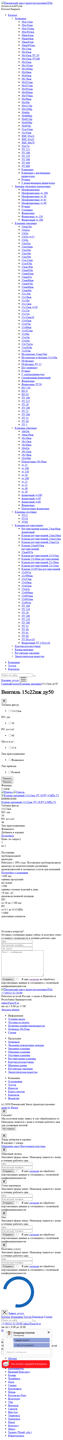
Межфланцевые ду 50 (34, 196)
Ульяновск (14, 1415)
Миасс (11, 1428)
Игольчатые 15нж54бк (34, 354)
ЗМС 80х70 (28, 142)
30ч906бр (27, 115)
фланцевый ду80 (31, 501)
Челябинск (14, 1378)
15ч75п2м (27, 344)
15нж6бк (27, 290)
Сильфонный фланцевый (36, 377)
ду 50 (25, 491)
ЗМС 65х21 (28, 135)
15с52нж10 (28, 317)
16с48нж (26, 444)
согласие (34, 979)
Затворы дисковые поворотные (33, 186)
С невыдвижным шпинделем (38, 182)
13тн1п (26, 229)
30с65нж (26, 75)
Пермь (11, 1392)
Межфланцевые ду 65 (34, 199)
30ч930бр (27, 122)
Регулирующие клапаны (22, 1058)
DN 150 (26, 387)
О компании (15, 1081)
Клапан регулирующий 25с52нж (40, 565)
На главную (9, 1128)
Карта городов (16, 1091)
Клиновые (27, 169)
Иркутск (13, 1412)
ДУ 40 (25, 421)
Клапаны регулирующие (29, 525)
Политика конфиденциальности (26, 1025)
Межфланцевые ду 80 (34, 203)
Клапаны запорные (26, 223)
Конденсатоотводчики (27, 646)
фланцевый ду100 (32, 495)
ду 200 (25, 478)
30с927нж (27, 85)
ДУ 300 (26, 159)
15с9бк (25, 334)
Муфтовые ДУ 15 (31, 364)
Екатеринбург (16, 1368)
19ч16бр (26, 458)
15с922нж (27, 330)
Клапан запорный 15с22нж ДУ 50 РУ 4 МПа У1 (28, 802)
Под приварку (30, 367)
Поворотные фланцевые (35, 508)
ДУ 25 (25, 411)
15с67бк (26, 323)
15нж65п (27, 276)
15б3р (25, 240)
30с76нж (26, 78)
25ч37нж (27, 579)
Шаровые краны (17, 1065)
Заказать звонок (10, 1009)
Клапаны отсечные (26, 511)
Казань (12, 1375)
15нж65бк (27, 270)
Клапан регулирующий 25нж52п (40, 542)
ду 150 (25, 471)
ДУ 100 (26, 397)
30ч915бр (27, 119)
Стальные (27, 209)
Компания (14, 662)
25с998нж (27, 575)
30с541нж (27, 65)
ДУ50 (25, 518)
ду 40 (25, 488)
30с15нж (26, 48)
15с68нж (26, 327)
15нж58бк (27, 266)
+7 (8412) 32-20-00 (11, 992)
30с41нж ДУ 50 (30, 55)
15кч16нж (27, 246)
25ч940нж (27, 592)
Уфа (10, 1402)
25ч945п (26, 602)
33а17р (25, 146)
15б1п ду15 (28, 236)
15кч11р (26, 243)
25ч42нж (27, 585)
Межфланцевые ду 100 (35, 193)
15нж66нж (28, 280)
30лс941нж (28, 31)
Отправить (8, 979)
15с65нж (26, 320)
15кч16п (26, 250)
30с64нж (26, 72)
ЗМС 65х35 (28, 139)
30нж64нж (28, 38)
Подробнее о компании (14, 872)
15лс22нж (27, 260)
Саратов (12, 1408)
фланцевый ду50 (31, 498)
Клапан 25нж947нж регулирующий (33, 547)
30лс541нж (28, 28)
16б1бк (26, 431)
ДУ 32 (25, 417)
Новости (13, 1088)
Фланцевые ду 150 (32, 216)
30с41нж (26, 52)
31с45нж (26, 132)
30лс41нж (27, 25)
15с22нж (26, 303)
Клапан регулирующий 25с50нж (40, 562)
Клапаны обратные (26, 428)
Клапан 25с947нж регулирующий (41, 569)
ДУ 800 (26, 166)
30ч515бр (27, 105)
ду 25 (25, 481)
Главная (5, 683)
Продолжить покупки (32, 1146)
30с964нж (27, 92)
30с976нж (27, 95)
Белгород (13, 1425)
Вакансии (13, 1098)
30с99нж (26, 99)
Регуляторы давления (27, 652)
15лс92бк (27, 347)
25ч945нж (27, 599)
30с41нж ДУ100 (31, 58)
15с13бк (26, 293)
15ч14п (26, 337)
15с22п (26, 310)
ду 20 (25, 475)
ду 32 (25, 485)
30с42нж (26, 62)
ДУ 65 (25, 632)
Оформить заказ (10, 1146)
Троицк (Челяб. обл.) (20, 1432)
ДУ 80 (25, 636)
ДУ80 (25, 522)
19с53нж (26, 451)
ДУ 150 (26, 609)
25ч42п (26, 589)
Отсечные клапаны (19, 1055)
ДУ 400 (26, 162)
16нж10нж (28, 434)
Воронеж (13, 1405)
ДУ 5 (24, 424)
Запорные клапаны (19, 1048)
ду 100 (25, 468)
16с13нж (26, 441)
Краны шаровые (24, 649)
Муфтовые (28, 360)
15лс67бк (27, 263)
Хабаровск (14, 1418)
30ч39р (26, 102)
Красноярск (15, 1388)
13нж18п (27, 226)
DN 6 (25, 391)
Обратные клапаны (19, 1051)
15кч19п (26, 256)
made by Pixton (9, 1107)
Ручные (26, 179)
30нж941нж (28, 45)
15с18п (26, 300)
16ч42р (26, 448)
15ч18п (26, 340)
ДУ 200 (26, 152)
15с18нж (26, 297)
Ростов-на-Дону (17, 1395)
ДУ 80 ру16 (28, 639)
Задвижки (20, 18)
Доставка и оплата (18, 1022)
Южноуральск (16, 1435)
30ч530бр (27, 109)
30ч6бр (26, 112)
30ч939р (26, 125)
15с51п (26, 313)
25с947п (26, 572)
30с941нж (27, 88)
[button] (10, 9)
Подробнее (7, 835)
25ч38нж (27, 582)
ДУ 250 (26, 156)
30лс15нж (27, 21)
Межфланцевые (31, 189)
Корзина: (10, 680)
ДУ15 (25, 515)
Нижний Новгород (19, 1371)
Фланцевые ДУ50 (32, 384)
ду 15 (25, 464)
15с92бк (26, 350)
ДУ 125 (26, 149)
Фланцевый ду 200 (32, 219)
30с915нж (27, 82)
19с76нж (26, 454)
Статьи (12, 1032)
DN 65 (25, 394)
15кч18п (26, 253)
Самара (12, 1385)
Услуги (12, 665)
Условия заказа (16, 1019)
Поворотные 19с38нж (34, 461)
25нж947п (27, 552)
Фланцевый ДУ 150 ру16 (36, 642)
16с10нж (26, 438)
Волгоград (14, 1398)
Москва (12, 1358)
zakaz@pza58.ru (10, 1002)
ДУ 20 (25, 404)
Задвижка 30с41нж (19, 1029)
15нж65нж (28, 273)
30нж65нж (28, 41)
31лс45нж (27, 129)
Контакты (13, 669)
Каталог (12, 15)
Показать (7, 778)
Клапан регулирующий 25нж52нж (41, 538)
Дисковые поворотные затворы (26, 1045)
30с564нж (27, 68)
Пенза (11, 1422)
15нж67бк (27, 283)
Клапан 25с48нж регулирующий (40, 558)
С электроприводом (33, 374)
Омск (11, 1381)
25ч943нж (27, 595)
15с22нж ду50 (29, 307)
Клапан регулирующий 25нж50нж (41, 535)
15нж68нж (28, 287)
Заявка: (16, 1313)
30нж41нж (28, 35)
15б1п (25, 233)
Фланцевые (28, 213)
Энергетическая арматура (29, 656)
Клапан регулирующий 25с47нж (40, 555)
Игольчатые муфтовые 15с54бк (39, 357)
